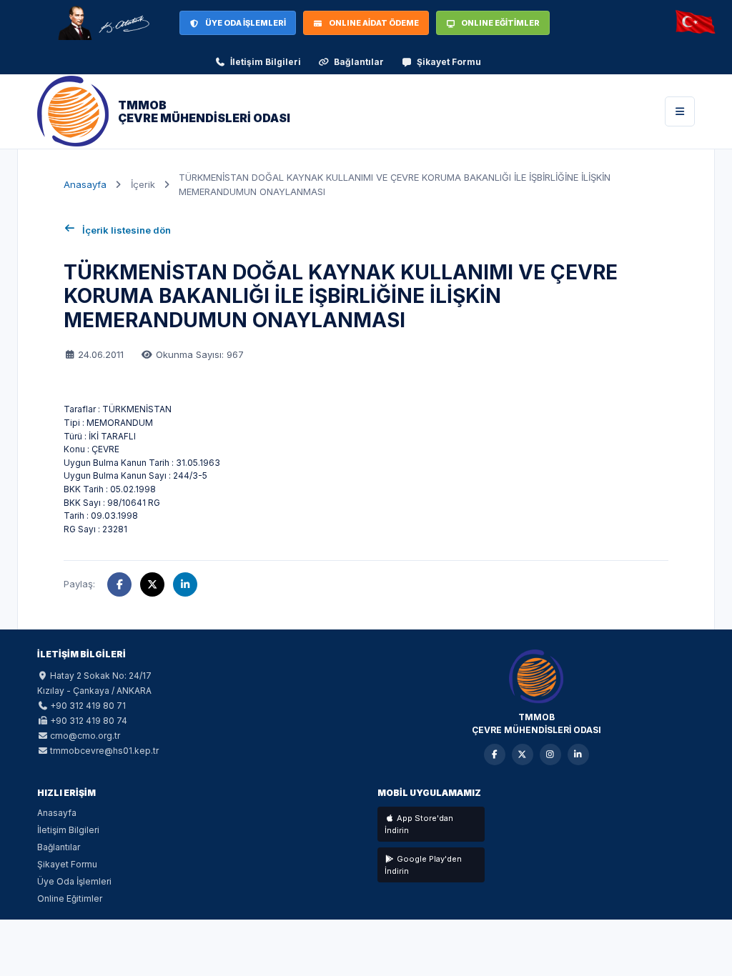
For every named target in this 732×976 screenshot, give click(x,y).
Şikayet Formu (449, 61)
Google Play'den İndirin (423, 865)
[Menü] (680, 111)
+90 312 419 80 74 (88, 720)
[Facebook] (494, 754)
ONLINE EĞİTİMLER (500, 23)
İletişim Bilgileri (265, 61)
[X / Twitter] (522, 754)
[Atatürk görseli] (103, 23)
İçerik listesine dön (126, 230)
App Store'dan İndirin (419, 824)
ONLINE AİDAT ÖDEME (374, 23)
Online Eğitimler (69, 898)
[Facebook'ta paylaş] (119, 584)
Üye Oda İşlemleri (74, 881)
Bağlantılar (359, 61)
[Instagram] (550, 754)
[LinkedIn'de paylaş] (185, 584)
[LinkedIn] (578, 754)
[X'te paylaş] (152, 584)
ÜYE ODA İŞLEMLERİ (245, 23)
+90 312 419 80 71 (88, 705)
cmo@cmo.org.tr (85, 735)
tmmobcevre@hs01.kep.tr (104, 750)
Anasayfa (85, 184)
